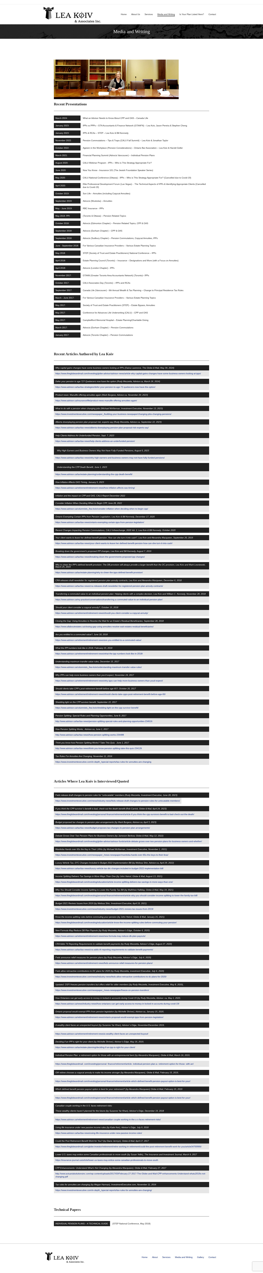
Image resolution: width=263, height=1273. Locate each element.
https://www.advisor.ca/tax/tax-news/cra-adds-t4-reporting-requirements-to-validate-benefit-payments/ (104, 949)
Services (149, 14)
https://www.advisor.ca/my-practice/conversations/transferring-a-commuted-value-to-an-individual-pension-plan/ (109, 599)
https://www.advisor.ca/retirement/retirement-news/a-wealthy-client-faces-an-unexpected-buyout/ (101, 1034)
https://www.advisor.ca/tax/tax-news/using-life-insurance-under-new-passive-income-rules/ (98, 1133)
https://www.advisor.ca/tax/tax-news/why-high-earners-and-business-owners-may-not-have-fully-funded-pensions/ (110, 457)
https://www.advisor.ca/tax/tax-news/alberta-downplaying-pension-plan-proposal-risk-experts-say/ (102, 427)
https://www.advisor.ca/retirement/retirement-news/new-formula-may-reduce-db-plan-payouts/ (100, 936)
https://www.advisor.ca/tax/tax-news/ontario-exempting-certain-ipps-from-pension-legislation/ (99, 522)
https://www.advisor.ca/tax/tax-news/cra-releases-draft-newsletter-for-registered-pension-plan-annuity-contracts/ (109, 586)
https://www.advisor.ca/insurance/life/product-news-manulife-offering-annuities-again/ (96, 400)
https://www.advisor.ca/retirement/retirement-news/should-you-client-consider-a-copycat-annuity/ (101, 613)
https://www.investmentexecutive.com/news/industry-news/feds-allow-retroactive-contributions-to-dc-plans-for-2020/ (111, 976)
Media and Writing (166, 14)
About (155, 1257)
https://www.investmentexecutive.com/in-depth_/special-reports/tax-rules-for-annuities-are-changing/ (103, 1190)
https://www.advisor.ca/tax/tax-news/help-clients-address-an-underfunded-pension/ (95, 441)
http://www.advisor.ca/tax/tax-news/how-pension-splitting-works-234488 (89, 735)
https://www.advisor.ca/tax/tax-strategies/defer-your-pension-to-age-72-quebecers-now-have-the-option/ (105, 387)
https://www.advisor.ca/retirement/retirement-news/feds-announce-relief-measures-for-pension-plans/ (104, 963)
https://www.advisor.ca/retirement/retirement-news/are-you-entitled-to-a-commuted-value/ (98, 640)
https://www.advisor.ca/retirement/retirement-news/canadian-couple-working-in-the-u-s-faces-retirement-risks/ (108, 1119)
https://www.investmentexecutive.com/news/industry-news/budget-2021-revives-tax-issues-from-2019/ (104, 909)
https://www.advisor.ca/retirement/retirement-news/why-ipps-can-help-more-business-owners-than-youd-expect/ (109, 680)
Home (124, 14)
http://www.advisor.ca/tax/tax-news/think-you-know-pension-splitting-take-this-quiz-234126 (98, 748)
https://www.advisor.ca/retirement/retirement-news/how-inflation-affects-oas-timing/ (95, 488)
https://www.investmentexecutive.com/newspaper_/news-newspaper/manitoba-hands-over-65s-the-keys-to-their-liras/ (111, 855)
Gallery (200, 1257)
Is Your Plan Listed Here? (191, 14)
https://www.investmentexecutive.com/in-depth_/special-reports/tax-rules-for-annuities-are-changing (103, 762)
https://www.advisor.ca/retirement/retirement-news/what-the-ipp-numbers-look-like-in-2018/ (99, 653)
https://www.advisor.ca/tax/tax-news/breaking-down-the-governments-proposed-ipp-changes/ (100, 557)
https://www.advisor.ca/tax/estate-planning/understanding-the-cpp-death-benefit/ (93, 474)
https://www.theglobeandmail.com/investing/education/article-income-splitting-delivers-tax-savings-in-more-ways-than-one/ (114, 882)
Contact (212, 14)
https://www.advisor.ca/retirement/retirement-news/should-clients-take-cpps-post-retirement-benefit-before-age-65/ (110, 694)
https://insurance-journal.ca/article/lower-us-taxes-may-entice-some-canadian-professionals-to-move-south (106, 1160)
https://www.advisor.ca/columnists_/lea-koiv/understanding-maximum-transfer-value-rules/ (98, 667)
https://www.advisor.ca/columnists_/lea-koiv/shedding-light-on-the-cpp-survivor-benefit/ (97, 707)
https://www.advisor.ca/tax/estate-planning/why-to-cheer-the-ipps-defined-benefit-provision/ (99, 572)
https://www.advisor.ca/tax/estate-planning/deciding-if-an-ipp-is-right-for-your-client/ (95, 1047)
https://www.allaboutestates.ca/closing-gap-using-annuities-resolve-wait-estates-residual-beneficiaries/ (104, 626)
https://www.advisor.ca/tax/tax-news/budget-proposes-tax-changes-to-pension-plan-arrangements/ (102, 828)
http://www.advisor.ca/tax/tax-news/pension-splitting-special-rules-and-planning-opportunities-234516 (103, 721)
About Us (135, 14)
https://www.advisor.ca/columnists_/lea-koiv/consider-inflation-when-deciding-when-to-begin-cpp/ (101, 509)
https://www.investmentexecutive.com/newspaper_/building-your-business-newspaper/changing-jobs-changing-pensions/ (113, 414)
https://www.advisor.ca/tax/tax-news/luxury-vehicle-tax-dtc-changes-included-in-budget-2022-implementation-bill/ (109, 868)
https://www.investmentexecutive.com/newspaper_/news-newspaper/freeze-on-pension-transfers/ (102, 990)
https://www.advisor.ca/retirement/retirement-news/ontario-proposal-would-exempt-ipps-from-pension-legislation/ (109, 1017)
